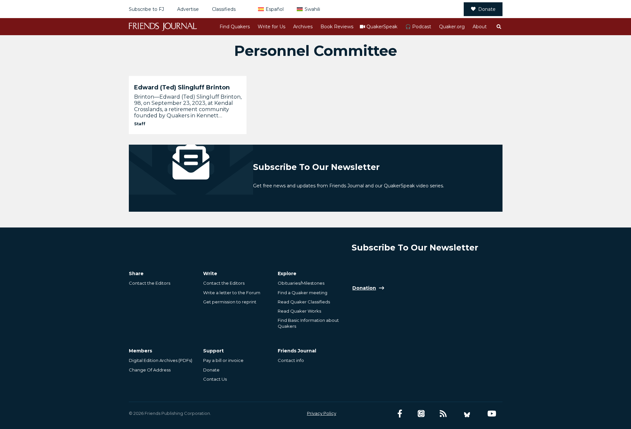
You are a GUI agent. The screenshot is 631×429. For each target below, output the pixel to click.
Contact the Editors (149, 283)
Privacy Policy (321, 413)
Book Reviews (336, 26)
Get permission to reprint (229, 301)
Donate (487, 9)
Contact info (291, 360)
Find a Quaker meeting (302, 292)
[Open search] (498, 26)
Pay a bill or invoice (223, 360)
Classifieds (224, 9)
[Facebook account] (399, 413)
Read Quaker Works (299, 311)
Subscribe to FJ (146, 9)
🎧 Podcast (418, 26)
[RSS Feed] (443, 413)
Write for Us (271, 26)
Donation (364, 288)
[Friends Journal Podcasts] (421, 413)
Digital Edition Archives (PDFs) (160, 360)
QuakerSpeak (381, 26)
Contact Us (215, 379)
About (480, 26)
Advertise (188, 9)
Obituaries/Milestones (301, 283)
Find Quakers (235, 26)
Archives (303, 26)
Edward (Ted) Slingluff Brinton (182, 87)
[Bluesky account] (467, 413)
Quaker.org (452, 26)
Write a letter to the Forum (231, 292)
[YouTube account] (491, 413)
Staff (139, 123)
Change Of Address (150, 369)
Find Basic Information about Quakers (308, 323)
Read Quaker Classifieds (304, 301)
